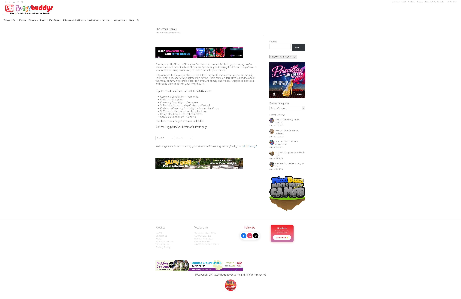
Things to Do (10, 20)
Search (273, 41)
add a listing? (249, 146)
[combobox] (164, 138)
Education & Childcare (73, 20)
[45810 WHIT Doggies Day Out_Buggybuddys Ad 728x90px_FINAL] (199, 265)
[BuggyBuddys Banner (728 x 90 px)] (199, 52)
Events (22, 20)
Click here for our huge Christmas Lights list (179, 121)
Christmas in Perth (191, 127)
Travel (43, 20)
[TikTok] (255, 235)
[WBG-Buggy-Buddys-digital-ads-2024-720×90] (199, 163)
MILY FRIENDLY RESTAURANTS (203, 240)
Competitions (120, 20)
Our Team (411, 2)
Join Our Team (451, 2)
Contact (419, 2)
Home (158, 232)
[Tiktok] (10, 2)
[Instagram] (22, 2)
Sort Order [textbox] (161, 138)
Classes (32, 20)
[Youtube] (14, 2)
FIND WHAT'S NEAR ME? (283, 56)
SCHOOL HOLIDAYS (205, 232)
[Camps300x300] (287, 193)
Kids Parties (54, 20)
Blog (131, 20)
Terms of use (162, 244)
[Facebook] (6, 2)
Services (106, 20)
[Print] (287, 79)
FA (195, 238)
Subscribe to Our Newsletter (434, 2)
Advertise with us (164, 241)
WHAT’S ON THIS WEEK (207, 244)
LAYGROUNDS (203, 235)
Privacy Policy (163, 247)
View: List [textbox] (179, 138)
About (404, 2)
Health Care (93, 20)
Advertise (395, 2)
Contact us (161, 235)
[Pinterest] (18, 2)
